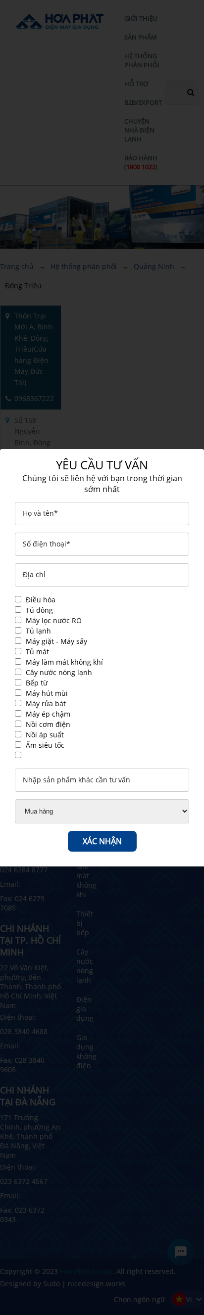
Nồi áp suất (45, 734)
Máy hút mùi (47, 693)
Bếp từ (37, 682)
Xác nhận (102, 841)
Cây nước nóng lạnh (59, 672)
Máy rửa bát (46, 703)
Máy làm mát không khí (64, 662)
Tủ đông (39, 610)
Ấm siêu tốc (45, 745)
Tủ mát (37, 651)
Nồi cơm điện (48, 724)
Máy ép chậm (48, 714)
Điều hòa (40, 599)
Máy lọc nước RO (54, 620)
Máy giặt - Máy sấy (56, 641)
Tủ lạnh (38, 630)
